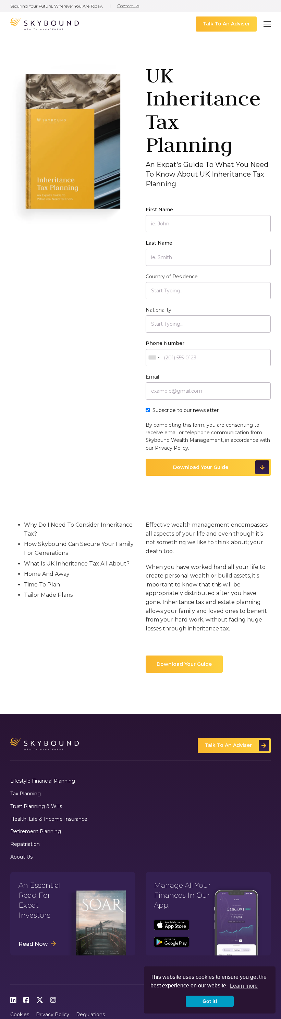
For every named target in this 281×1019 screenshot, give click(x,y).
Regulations (90, 1015)
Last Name (159, 243)
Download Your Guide (184, 664)
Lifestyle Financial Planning (42, 781)
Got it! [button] (210, 1001)
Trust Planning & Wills (36, 806)
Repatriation (25, 844)
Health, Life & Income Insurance (48, 819)
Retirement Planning (35, 832)
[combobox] (154, 357)
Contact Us (128, 5)
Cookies (19, 1015)
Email (152, 377)
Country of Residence (172, 276)
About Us (21, 857)
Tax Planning (25, 794)
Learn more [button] (244, 986)
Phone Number (165, 343)
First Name (159, 209)
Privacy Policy (171, 448)
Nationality (158, 310)
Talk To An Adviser (226, 24)
